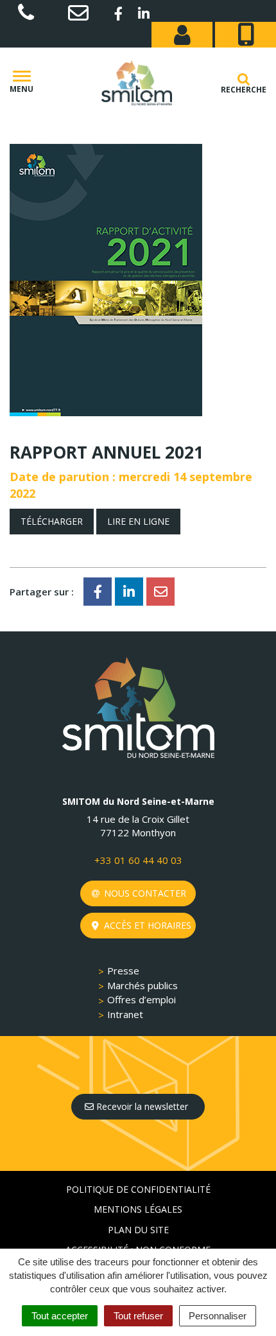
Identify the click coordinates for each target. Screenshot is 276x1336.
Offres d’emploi (141, 999)
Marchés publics (142, 985)
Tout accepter (59, 1315)
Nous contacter (143, 893)
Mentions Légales (138, 1209)
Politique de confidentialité (138, 1189)
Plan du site (138, 1230)
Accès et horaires (146, 925)
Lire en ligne (138, 521)
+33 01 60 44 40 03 (138, 860)
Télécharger (52, 521)
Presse (123, 970)
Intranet (125, 1014)
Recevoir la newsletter (141, 1106)
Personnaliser (217, 1315)
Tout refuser (138, 1315)
